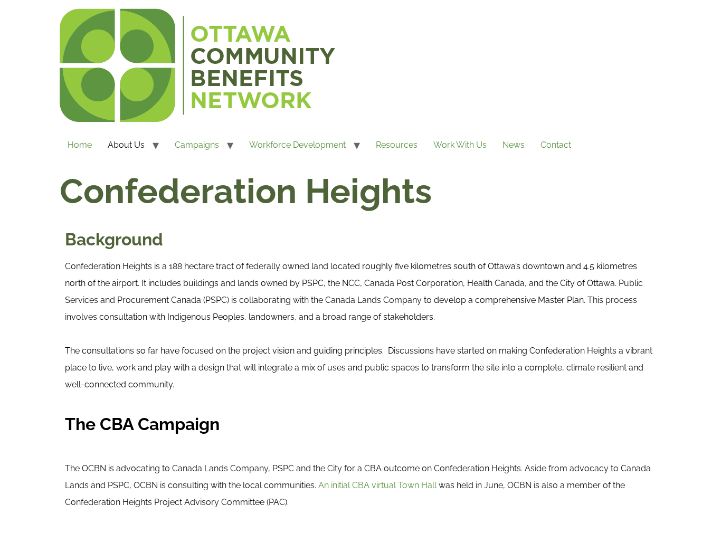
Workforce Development (297, 145)
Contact (555, 145)
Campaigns (197, 145)
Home (80, 145)
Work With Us (460, 145)
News (513, 145)
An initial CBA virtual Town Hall (377, 485)
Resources (397, 145)
